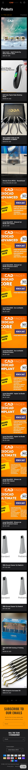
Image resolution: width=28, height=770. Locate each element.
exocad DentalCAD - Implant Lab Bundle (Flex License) (14, 394)
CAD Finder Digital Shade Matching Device (12, 95)
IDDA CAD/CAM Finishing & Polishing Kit (13, 648)
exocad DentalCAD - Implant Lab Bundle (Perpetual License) (14, 437)
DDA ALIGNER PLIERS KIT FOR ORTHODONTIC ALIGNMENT (11, 138)
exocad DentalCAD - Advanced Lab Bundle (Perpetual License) (12, 265)
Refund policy (24, 764)
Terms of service (18, 766)
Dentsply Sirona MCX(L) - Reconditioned (14, 180)
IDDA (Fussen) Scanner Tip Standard (13, 606)
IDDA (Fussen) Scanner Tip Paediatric (13, 565)
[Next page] (20, 700)
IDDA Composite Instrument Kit (12, 690)
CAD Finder (7, 764)
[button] (3, 2)
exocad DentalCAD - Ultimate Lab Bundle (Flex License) (12, 480)
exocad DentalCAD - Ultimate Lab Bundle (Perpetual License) (12, 523)
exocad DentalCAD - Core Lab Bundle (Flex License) (13, 308)
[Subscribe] (23, 724)
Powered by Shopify (14, 764)
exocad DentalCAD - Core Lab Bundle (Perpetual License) (13, 351)
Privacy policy (10, 766)
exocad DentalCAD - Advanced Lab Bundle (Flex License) (12, 222)
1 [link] (7, 700)
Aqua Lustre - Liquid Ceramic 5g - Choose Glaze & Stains (12, 52)
